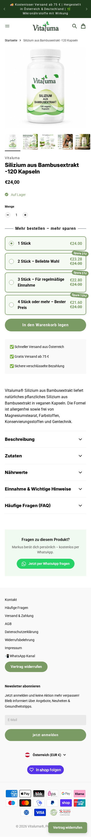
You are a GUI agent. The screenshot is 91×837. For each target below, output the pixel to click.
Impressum (13, 648)
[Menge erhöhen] (25, 215)
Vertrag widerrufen (26, 666)
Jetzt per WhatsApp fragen (49, 564)
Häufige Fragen (16, 608)
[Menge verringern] (8, 215)
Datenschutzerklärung (21, 632)
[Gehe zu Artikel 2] (30, 142)
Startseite (11, 40)
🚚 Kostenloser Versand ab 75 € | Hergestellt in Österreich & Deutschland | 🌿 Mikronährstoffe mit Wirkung (45, 9)
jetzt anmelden (45, 735)
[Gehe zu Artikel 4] (65, 142)
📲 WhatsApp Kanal (20, 656)
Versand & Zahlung (19, 616)
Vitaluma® (36, 826)
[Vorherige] (4, 9)
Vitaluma (12, 158)
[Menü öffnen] (7, 26)
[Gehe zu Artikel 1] (12, 142)
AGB (8, 624)
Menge (9, 206)
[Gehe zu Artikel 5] (82, 142)
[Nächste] (86, 9)
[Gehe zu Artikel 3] (47, 142)
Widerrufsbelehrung (19, 640)
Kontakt (11, 600)
